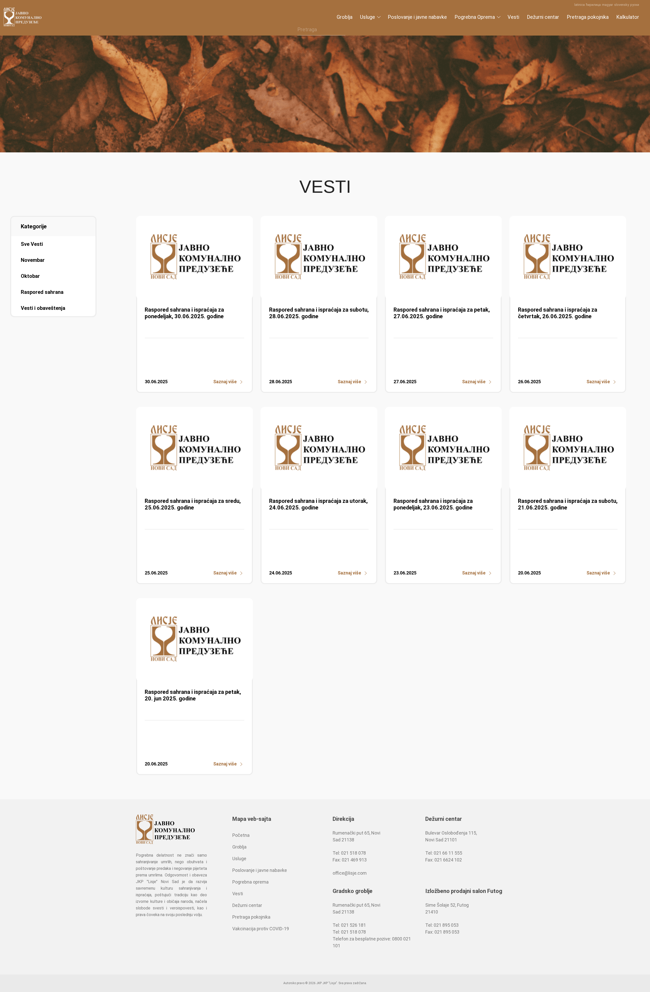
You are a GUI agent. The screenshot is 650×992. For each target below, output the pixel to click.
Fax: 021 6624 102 (443, 859)
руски (634, 5)
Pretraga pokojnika (588, 17)
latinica (579, 5)
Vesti (513, 17)
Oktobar (30, 276)
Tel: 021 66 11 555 (443, 853)
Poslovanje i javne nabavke (417, 17)
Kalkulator (627, 17)
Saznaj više (225, 381)
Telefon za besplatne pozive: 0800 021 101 (372, 942)
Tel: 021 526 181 (349, 925)
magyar (607, 5)
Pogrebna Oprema (474, 17)
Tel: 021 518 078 (349, 853)
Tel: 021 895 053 (442, 925)
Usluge (367, 17)
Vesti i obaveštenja (43, 308)
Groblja (344, 17)
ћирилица (593, 5)
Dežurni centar (543, 17)
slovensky (621, 5)
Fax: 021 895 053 (442, 932)
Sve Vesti (32, 244)
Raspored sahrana (42, 292)
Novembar (33, 260)
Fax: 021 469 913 (350, 859)
